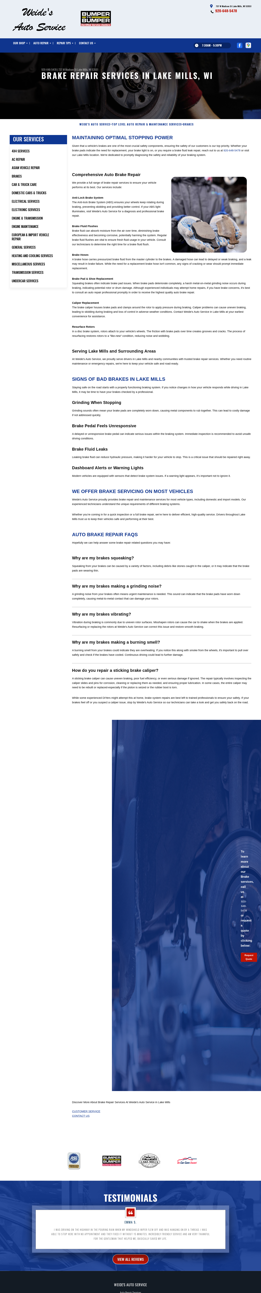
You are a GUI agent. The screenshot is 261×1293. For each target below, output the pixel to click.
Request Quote (249, 957)
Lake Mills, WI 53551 (87, 70)
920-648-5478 (226, 10)
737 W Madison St (67, 70)
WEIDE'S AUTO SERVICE (94, 124)
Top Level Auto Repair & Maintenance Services (147, 124)
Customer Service (86, 1111)
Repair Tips (64, 43)
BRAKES (188, 124)
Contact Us (86, 43)
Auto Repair (40, 43)
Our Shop (19, 43)
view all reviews (130, 1259)
